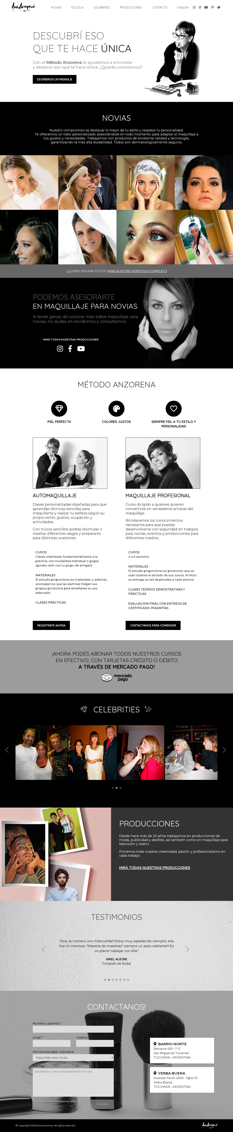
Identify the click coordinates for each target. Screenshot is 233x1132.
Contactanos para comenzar (153, 625)
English (183, 7)
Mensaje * (40, 1066)
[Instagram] (60, 349)
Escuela (77, 7)
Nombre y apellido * (47, 1023)
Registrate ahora (51, 625)
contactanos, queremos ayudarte (63, 329)
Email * (38, 1037)
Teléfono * (83, 1037)
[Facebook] (70, 349)
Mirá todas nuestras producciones (154, 867)
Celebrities (102, 7)
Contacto (159, 7)
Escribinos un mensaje (54, 79)
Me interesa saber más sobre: (53, 1052)
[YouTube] (81, 349)
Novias (57, 7)
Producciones (131, 7)
